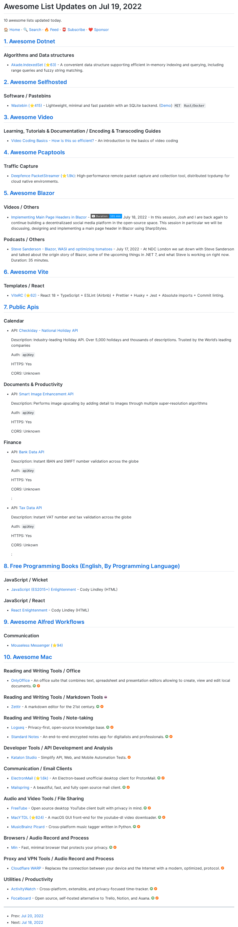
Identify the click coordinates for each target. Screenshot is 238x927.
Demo (166, 105)
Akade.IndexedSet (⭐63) (33, 64)
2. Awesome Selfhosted (35, 82)
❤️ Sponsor (98, 29)
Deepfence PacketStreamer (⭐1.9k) (43, 175)
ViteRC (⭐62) (23, 295)
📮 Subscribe (73, 29)
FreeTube (19, 808)
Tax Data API (30, 507)
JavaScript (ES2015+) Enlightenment (43, 589)
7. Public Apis (21, 307)
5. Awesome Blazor (29, 193)
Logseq (17, 727)
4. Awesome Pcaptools (34, 152)
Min (14, 847)
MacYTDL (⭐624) (27, 817)
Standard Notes (25, 736)
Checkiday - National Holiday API (48, 330)
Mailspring (20, 787)
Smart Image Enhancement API (46, 394)
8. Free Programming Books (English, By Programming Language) (92, 566)
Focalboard (21, 898)
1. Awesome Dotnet (29, 41)
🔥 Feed (51, 29)
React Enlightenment (29, 610)
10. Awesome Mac (28, 657)
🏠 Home (12, 29)
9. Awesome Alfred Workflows (44, 621)
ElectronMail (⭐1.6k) (29, 778)
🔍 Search (32, 29)
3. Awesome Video (28, 117)
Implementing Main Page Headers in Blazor (49, 217)
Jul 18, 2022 (32, 922)
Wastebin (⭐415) (26, 105)
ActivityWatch (23, 889)
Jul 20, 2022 (32, 916)
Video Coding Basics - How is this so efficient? (52, 140)
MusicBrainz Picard (28, 826)
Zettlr (16, 706)
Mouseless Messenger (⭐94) (37, 645)
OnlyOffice (20, 680)
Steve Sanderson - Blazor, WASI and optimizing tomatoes (61, 249)
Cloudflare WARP (26, 868)
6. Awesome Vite (26, 272)
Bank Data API (31, 452)
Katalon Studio (24, 757)
